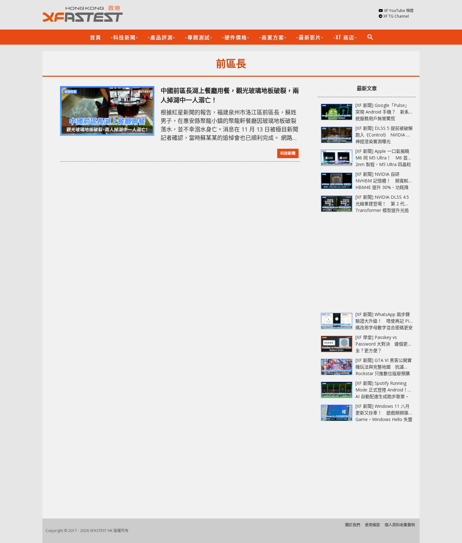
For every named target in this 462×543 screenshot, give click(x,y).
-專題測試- (198, 37)
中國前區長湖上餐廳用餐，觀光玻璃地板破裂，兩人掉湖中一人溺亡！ (230, 95)
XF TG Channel (396, 16)
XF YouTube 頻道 (399, 10)
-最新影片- (310, 37)
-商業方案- (273, 37)
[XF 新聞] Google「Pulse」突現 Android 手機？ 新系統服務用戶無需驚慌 (382, 111)
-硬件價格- (236, 37)
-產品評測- (161, 37)
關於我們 (352, 525)
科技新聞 (287, 153)
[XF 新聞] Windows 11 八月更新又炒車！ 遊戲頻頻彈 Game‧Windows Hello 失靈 (383, 412)
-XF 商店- (345, 37)
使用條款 (372, 525)
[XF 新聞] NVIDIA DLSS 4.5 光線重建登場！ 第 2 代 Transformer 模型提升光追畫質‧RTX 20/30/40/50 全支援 (382, 210)
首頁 (95, 37)
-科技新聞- (124, 37)
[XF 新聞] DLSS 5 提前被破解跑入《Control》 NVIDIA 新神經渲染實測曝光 (384, 134)
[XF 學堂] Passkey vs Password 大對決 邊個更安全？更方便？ (383, 343)
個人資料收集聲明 (400, 525)
